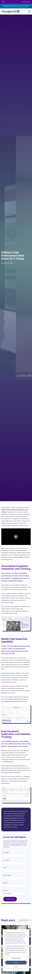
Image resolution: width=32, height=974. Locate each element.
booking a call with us (11, 818)
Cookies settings (16, 958)
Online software (6, 673)
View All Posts (23, 920)
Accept (16, 962)
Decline (16, 967)
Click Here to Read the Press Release (19, 6)
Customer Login (26, 1)
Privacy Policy (22, 943)
